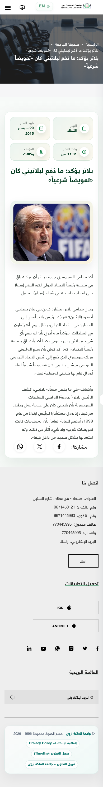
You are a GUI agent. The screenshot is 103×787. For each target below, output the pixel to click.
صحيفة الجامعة (67, 44)
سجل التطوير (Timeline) (51, 754)
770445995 (62, 523)
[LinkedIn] (29, 648)
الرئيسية (92, 44)
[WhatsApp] (20, 446)
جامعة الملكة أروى (78, 734)
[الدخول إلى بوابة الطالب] (22, 7)
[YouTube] (43, 648)
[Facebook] (59, 446)
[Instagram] (71, 648)
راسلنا (63, 541)
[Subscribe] (12, 697)
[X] (39, 446)
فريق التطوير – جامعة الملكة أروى (51, 764)
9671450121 (64, 506)
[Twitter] (85, 648)
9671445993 (64, 515)
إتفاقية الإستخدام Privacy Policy (53, 744)
